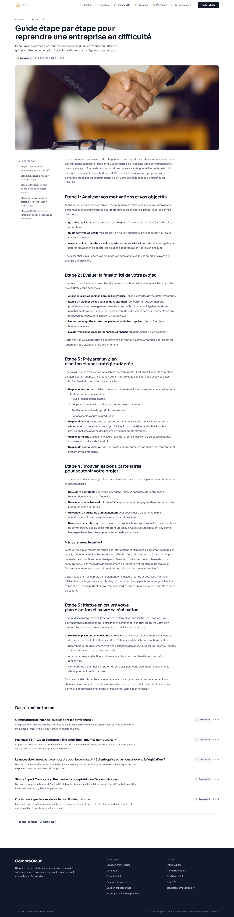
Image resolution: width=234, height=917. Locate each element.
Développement (182, 5)
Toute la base (208, 5)
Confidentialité (175, 876)
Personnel (161, 5)
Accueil (19, 19)
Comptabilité (123, 5)
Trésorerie (143, 5)
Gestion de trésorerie (118, 882)
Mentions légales (176, 870)
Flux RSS (171, 882)
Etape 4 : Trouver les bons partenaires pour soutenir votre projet (34, 202)
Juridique (105, 5)
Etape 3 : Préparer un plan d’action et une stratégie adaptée (34, 189)
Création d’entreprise (118, 864)
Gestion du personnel (118, 887)
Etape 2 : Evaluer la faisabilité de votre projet (36, 178)
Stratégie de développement (122, 893)
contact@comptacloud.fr (181, 887)
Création (87, 5)
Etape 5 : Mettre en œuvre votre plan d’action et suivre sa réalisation (36, 215)
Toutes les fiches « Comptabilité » (37, 822)
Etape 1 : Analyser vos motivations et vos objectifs (35, 168)
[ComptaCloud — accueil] (21, 5)
